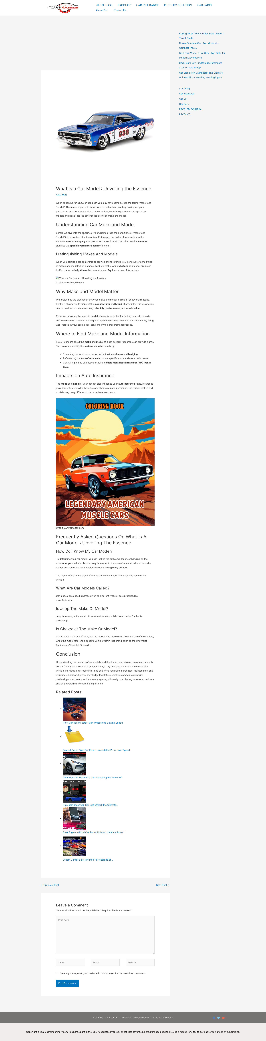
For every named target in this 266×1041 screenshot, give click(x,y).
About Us (98, 1017)
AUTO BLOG (104, 5)
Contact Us (120, 10)
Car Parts (184, 104)
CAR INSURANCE (147, 5)
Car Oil (183, 98)
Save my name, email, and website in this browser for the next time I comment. (103, 973)
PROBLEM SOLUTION (178, 5)
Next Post (163, 885)
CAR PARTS (204, 5)
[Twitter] (218, 1017)
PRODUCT (124, 5)
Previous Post (50, 885)
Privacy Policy (141, 1017)
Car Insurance (186, 93)
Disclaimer (125, 1017)
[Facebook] (214, 1017)
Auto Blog (61, 194)
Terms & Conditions (162, 1017)
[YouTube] (223, 1017)
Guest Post (102, 10)
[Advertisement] (105, 47)
